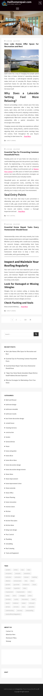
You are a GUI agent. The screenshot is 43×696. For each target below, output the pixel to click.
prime (30, 596)
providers (8, 599)
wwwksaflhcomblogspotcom (13, 614)
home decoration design (13, 465)
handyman (26, 584)
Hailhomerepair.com (19, 1)
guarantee (16, 584)
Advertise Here (10, 634)
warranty (19, 610)
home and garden (11, 451)
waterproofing (29, 610)
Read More (27, 136)
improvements (20, 592)
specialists (31, 607)
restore (23, 603)
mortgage (22, 596)
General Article (10, 442)
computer (17, 573)
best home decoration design (15, 418)
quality (16, 599)
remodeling (9, 544)
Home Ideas (9, 474)
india (29, 592)
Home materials (10, 488)
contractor (8, 577)
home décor (9, 456)
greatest (8, 584)
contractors (17, 577)
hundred (8, 588)
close (28, 570)
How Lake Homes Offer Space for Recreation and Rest (21, 45)
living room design (11, 530)
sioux (23, 607)
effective (8, 581)
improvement (9, 592)
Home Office (9, 493)
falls (26, 581)
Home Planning (11, 140)
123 (25, 320)
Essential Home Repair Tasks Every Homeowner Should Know (21, 228)
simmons (16, 607)
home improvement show (14, 483)
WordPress (34, 689)
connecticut (27, 573)
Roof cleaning (10, 548)
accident (8, 570)
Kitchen (8, 511)
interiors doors (10, 507)
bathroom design (11, 404)
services (8, 607)
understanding (10, 610)
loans (14, 596)
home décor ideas (11, 460)
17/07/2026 (9, 149)
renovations (25, 599)
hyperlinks (17, 588)
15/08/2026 (9, 41)
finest (32, 581)
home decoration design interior (16, 469)
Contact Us (9, 631)
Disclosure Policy (11, 638)
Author (17, 41)
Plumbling (9, 539)
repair (33, 599)
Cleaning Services (11, 428)
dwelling (34, 577)
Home (7, 446)
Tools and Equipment (12, 553)
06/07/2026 (9, 224)
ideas (24, 588)
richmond (31, 603)
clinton (16, 570)
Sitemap (8, 641)
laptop (7, 596)
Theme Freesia (27, 689)
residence (15, 603)
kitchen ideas (10, 525)
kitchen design (10, 516)
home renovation (11, 502)
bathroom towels (11, 414)
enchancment (17, 581)
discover (26, 577)
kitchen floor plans (11, 521)
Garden (8, 437)
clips (22, 570)
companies (9, 573)
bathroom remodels (12, 409)
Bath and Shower (11, 400)
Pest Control (11, 216)
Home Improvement (12, 479)
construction (10, 432)
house (34, 584)
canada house (10, 423)
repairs (7, 603)
